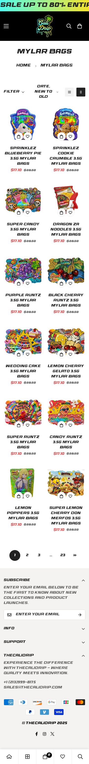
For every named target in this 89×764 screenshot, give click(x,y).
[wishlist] (62, 756)
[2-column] (80, 92)
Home (23, 66)
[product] (9, 757)
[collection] (27, 756)
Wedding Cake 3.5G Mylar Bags (23, 371)
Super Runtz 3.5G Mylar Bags (23, 442)
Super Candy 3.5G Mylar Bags (23, 230)
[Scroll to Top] (80, 738)
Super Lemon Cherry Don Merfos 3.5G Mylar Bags (66, 516)
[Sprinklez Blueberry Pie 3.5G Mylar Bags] (23, 123)
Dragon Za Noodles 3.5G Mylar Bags (65, 230)
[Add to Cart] (19, 136)
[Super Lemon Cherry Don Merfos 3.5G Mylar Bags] (65, 483)
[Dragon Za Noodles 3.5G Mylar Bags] (65, 199)
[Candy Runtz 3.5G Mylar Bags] (65, 412)
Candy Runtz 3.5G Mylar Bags (66, 442)
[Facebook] (37, 734)
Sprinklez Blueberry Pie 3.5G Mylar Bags (23, 156)
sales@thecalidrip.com (33, 688)
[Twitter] (52, 734)
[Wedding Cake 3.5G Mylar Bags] (23, 341)
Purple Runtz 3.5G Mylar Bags (23, 300)
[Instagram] (44, 734)
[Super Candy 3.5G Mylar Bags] (23, 199)
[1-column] (69, 92)
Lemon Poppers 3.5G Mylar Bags (23, 513)
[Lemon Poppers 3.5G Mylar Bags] (23, 483)
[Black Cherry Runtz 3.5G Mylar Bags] (65, 270)
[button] (79, 26)
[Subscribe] (79, 615)
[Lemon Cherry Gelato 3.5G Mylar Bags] (65, 341)
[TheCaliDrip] (44, 26)
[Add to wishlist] (27, 136)
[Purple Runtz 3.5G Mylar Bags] (23, 270)
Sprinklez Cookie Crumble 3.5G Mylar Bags (66, 156)
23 (62, 555)
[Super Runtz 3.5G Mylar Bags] (23, 412)
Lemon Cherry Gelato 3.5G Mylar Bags (66, 371)
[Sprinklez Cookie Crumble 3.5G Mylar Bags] (65, 123)
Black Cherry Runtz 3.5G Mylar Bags (66, 300)
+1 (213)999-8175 (20, 683)
